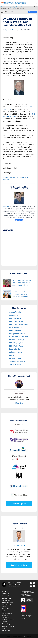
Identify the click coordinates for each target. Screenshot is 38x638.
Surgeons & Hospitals (21, 7)
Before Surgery (15, 330)
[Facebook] (4, 584)
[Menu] (33, 3)
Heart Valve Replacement (18, 337)
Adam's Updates (15, 312)
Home (2, 7)
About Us (5, 615)
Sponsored (18, 424)
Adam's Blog (5, 609)
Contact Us (5, 617)
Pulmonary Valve (15, 352)
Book (3, 611)
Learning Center (7, 596)
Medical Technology (16, 340)
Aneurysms (13, 315)
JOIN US (5, 12)
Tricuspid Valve (15, 364)
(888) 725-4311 (28, 595)
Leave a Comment (9, 178)
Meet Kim (19, 403)
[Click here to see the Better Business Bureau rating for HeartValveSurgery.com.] (29, 600)
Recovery (12, 355)
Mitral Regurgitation (17, 343)
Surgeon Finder (6, 598)
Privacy (4, 628)
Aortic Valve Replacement (19, 324)
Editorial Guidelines (8, 626)
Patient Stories (14, 349)
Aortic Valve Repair (16, 321)
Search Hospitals (19, 503)
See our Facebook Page (14, 586)
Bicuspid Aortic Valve (17, 334)
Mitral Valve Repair (16, 346)
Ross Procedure (15, 358)
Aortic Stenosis (15, 318)
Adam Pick (9, 30)
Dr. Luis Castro (19, 545)
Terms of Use (6, 630)
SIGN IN (13, 12)
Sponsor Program (7, 624)
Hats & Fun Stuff (7, 613)
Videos (4, 606)
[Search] (36, 3)
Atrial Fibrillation (15, 327)
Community (5, 593)
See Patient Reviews (19, 565)
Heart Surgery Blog (10, 7)
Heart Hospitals (6, 604)
